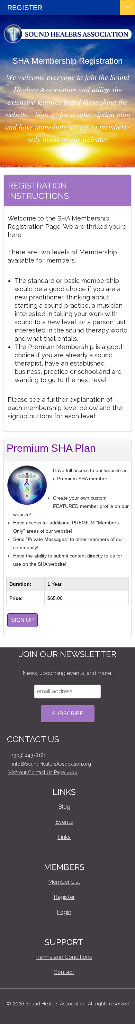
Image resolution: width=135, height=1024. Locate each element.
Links (64, 837)
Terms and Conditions (64, 957)
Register (64, 897)
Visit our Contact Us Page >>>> (43, 772)
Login (64, 912)
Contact (64, 972)
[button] (119, 1008)
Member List (64, 882)
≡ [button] (127, 6)
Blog (64, 806)
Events (64, 822)
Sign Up (22, 620)
